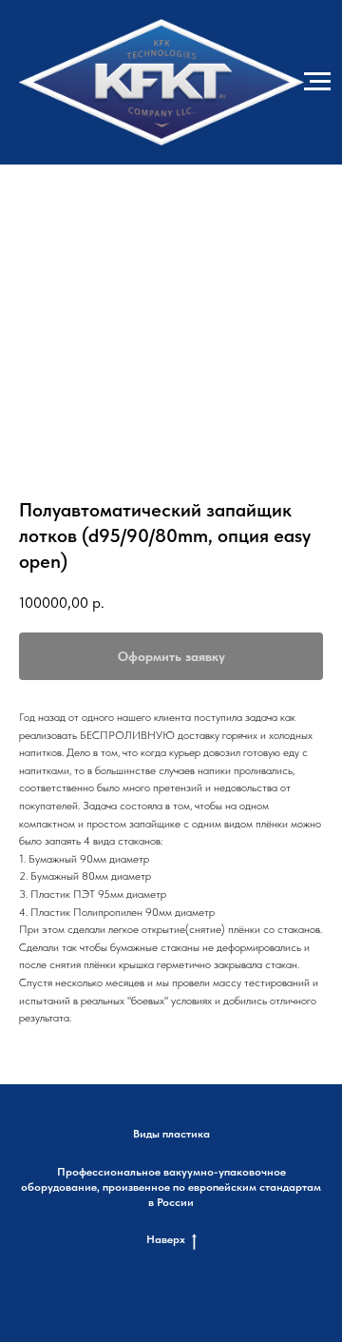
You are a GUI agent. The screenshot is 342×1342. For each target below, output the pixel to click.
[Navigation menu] (317, 81)
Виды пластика (171, 1133)
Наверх (165, 1239)
